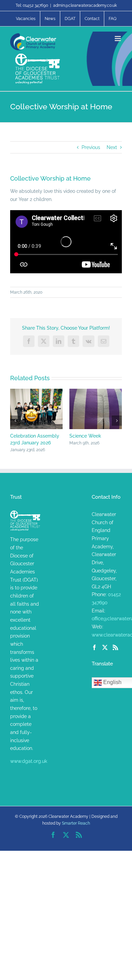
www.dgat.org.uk (28, 762)
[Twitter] (105, 648)
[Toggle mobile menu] (118, 38)
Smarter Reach (76, 824)
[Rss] (115, 648)
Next (112, 147)
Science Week (74, 436)
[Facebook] (94, 648)
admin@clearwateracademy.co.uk (85, 5)
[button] (15, 421)
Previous (91, 147)
